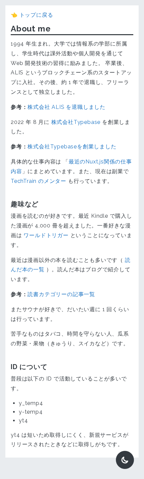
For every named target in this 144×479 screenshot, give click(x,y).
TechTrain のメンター (38, 181)
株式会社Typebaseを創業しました (71, 146)
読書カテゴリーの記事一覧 (61, 294)
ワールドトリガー (45, 235)
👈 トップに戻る (32, 15)
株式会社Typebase (76, 122)
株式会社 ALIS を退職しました (66, 107)
